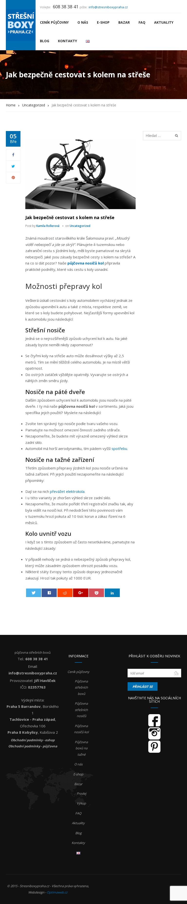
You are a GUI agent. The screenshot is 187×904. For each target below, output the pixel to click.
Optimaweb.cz (57, 892)
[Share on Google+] (80, 593)
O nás (82, 22)
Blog (44, 41)
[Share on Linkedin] (112, 593)
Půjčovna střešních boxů (81, 687)
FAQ (142, 22)
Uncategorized (80, 226)
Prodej (81, 793)
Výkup (81, 803)
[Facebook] (13, 154)
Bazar (124, 22)
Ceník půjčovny (54, 22)
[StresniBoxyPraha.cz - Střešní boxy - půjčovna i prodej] (21, 25)
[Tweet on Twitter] (33, 593)
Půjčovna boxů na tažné (81, 748)
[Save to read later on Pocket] (96, 593)
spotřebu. (120, 448)
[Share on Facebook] (49, 593)
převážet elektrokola (67, 491)
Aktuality (163, 22)
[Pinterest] (13, 177)
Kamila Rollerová (47, 226)
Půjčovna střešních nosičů (81, 709)
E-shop (103, 22)
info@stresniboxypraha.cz (108, 7)
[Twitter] (13, 166)
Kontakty (67, 41)
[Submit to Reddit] (65, 593)
